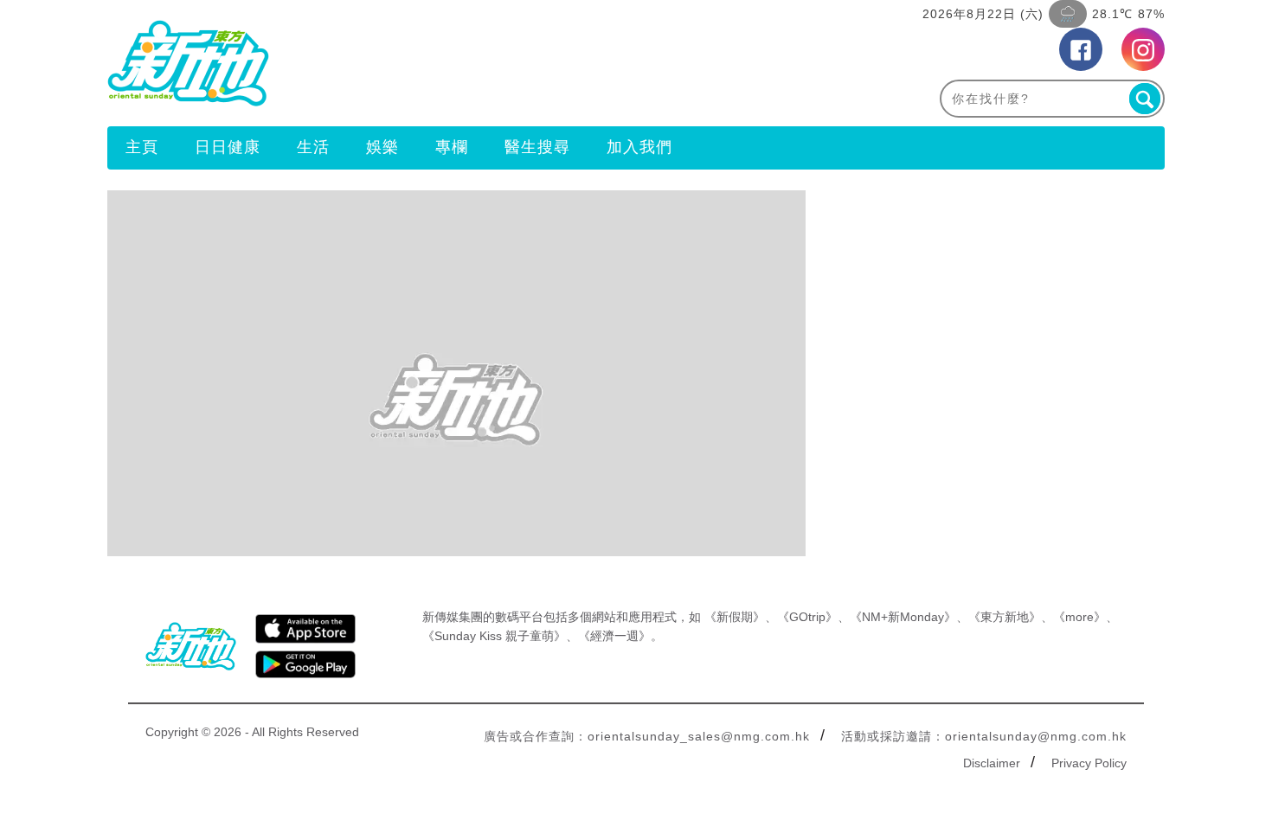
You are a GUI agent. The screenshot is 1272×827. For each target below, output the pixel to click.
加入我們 (639, 147)
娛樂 (382, 147)
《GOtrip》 (807, 617)
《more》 (1079, 617)
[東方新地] (371, 63)
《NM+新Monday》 (903, 617)
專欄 (451, 147)
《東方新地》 (1004, 617)
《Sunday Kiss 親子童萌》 (494, 636)
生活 (313, 147)
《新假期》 (734, 617)
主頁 (141, 147)
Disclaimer (991, 763)
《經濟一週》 (614, 636)
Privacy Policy (1089, 763)
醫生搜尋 (537, 147)
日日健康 (227, 147)
